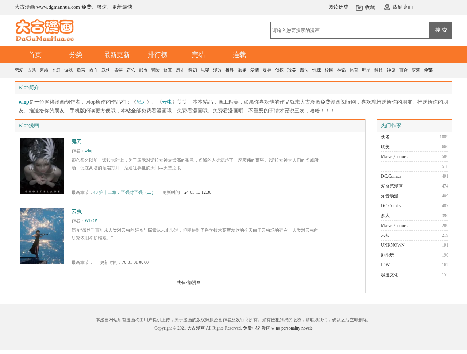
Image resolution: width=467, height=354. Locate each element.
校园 (329, 70)
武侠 (105, 70)
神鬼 (391, 70)
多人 (385, 215)
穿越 (43, 70)
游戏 (68, 70)
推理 (229, 70)
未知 (385, 235)
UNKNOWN (393, 245)
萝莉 (416, 70)
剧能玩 (387, 255)
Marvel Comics (394, 225)
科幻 (192, 70)
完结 (198, 54)
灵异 (267, 70)
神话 (341, 70)
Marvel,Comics (394, 156)
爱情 (254, 70)
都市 (143, 70)
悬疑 (205, 70)
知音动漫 (389, 196)
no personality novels (294, 328)
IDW (385, 265)
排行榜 (157, 54)
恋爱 (19, 70)
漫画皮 (268, 328)
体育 (354, 70)
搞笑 (118, 70)
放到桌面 (403, 7)
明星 (366, 70)
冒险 (155, 70)
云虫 (167, 102)
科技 (378, 70)
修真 (167, 70)
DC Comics (391, 205)
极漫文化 (389, 274)
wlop (24, 102)
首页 (35, 54)
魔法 (304, 70)
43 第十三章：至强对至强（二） (124, 192)
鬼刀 (141, 102)
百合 (403, 70)
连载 (239, 54)
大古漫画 (196, 328)
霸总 (130, 70)
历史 (180, 70)
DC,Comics (391, 176)
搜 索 (441, 30)
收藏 (370, 7)
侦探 (279, 70)
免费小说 (251, 328)
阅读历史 (338, 7)
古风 (31, 70)
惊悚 (316, 70)
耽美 (291, 70)
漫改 (217, 70)
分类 (75, 54)
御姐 (242, 70)
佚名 (385, 136)
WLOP (91, 220)
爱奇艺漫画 (392, 186)
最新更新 (117, 54)
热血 (93, 70)
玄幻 (56, 70)
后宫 (81, 70)
